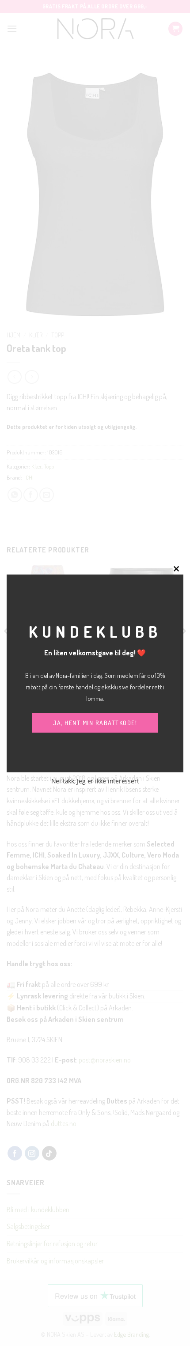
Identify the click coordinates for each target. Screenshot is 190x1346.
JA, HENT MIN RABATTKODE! (95, 722)
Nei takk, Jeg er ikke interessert (95, 781)
